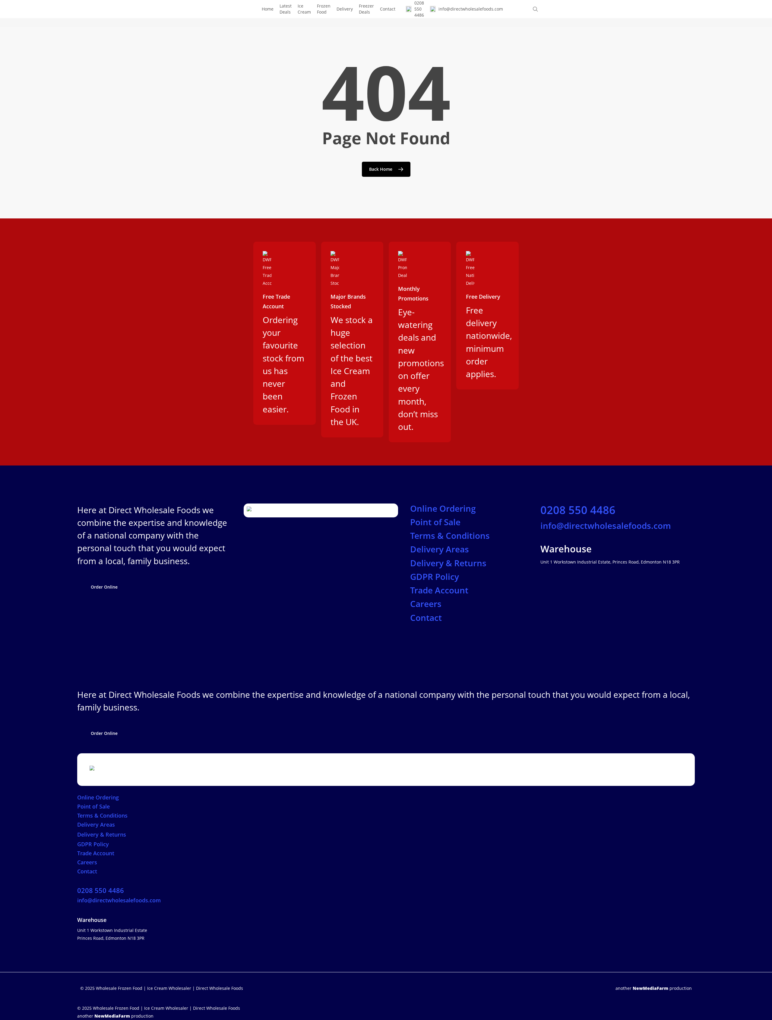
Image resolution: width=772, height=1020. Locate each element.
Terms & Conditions (450, 535)
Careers (425, 603)
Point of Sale (435, 522)
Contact (426, 617)
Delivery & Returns (448, 563)
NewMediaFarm (650, 988)
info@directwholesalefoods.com (605, 525)
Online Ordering (443, 508)
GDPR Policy (434, 576)
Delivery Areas (439, 549)
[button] (104, 587)
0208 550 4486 (577, 510)
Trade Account (439, 590)
